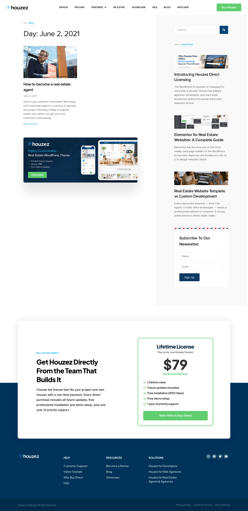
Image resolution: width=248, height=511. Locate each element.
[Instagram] (208, 456)
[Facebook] (214, 456)
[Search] (224, 30)
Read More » (31, 123)
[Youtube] (226, 456)
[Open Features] (105, 7)
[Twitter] (220, 456)
